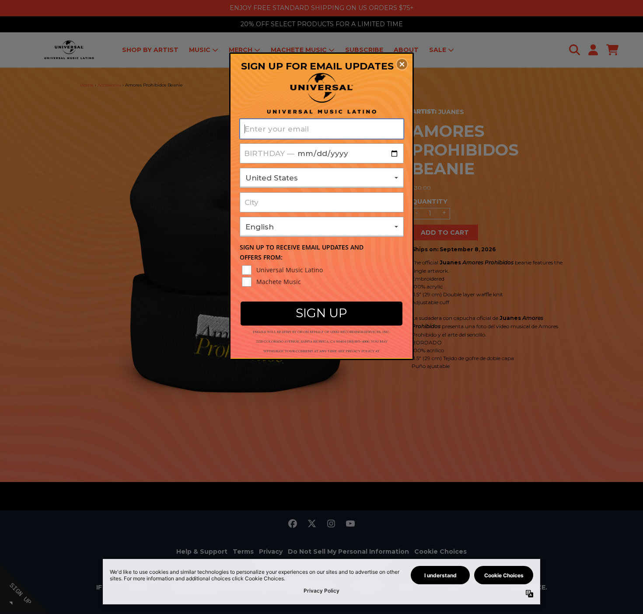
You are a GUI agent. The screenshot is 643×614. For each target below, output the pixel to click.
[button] (402, 64)
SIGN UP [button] (321, 312)
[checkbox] (323, 270)
